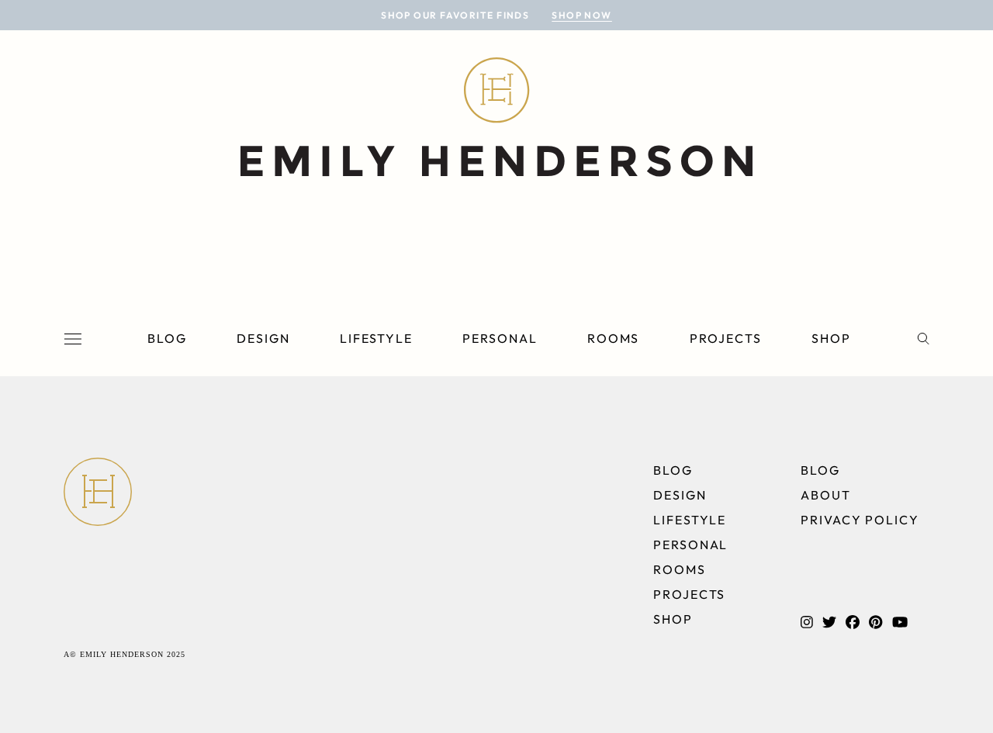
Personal (499, 338)
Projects (726, 338)
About (826, 495)
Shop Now (582, 15)
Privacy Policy (860, 519)
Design (263, 338)
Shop (831, 338)
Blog (167, 338)
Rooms (613, 338)
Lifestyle (376, 338)
